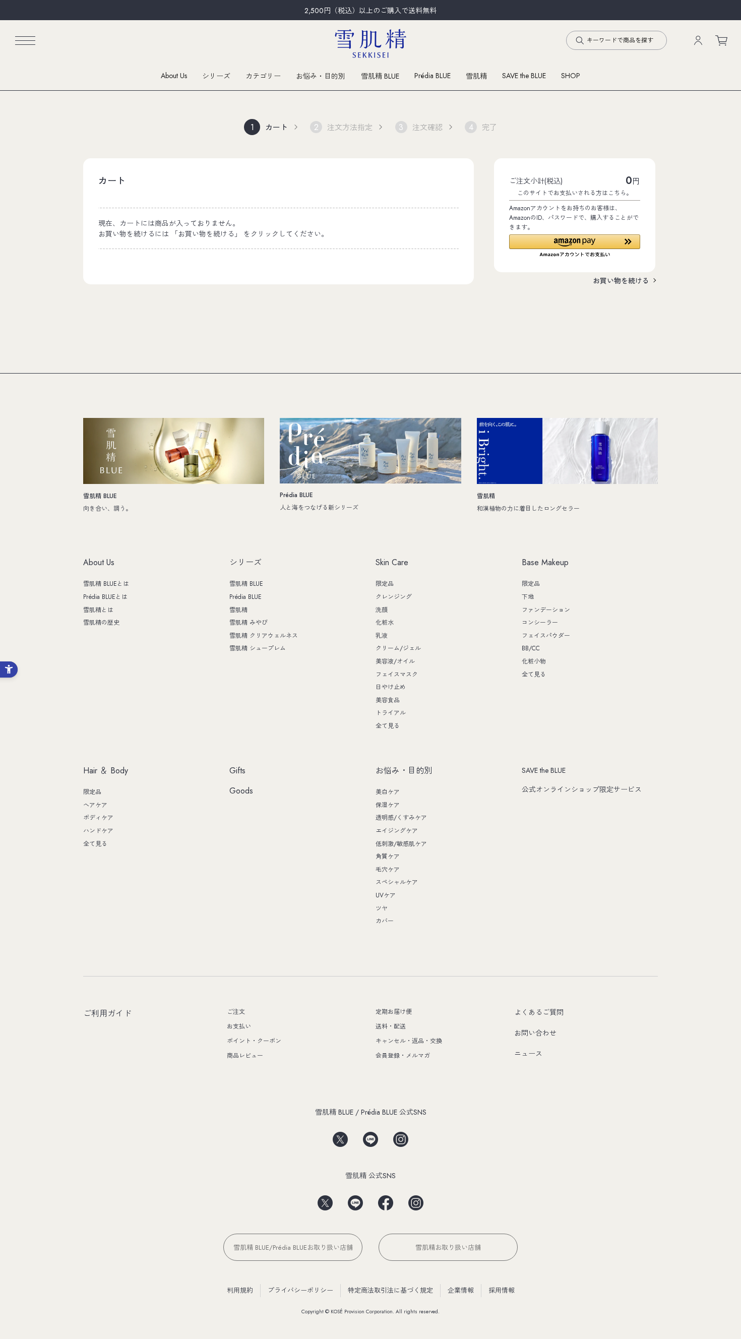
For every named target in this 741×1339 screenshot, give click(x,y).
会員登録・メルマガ (403, 1055)
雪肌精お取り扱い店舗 (448, 1247)
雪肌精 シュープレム (257, 648)
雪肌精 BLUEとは (106, 583)
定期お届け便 (394, 1011)
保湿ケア (388, 805)
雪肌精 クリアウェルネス (263, 635)
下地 (528, 596)
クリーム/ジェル (398, 648)
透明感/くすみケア (401, 817)
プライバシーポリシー (300, 1290)
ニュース (528, 1054)
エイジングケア (397, 830)
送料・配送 (391, 1026)
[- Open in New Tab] (340, 1136)
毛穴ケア (388, 869)
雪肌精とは (98, 610)
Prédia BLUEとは (105, 596)
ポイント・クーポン (254, 1041)
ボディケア (98, 817)
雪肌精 (476, 76)
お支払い (239, 1026)
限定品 (385, 583)
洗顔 (382, 610)
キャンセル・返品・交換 (409, 1041)
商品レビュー (245, 1055)
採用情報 (501, 1290)
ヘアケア (95, 805)
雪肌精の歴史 (101, 622)
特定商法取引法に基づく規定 (390, 1290)
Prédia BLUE (432, 76)
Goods (241, 791)
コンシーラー (540, 622)
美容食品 (388, 700)
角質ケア (388, 856)
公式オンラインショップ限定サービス (582, 789)
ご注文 (236, 1011)
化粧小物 (534, 661)
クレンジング (394, 596)
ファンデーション (546, 610)
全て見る (388, 726)
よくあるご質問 (539, 1012)
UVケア (386, 895)
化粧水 (385, 622)
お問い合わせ (535, 1033)
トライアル (391, 712)
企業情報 (461, 1290)
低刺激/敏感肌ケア (401, 843)
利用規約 (240, 1290)
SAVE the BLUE (544, 770)
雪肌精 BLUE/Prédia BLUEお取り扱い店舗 (293, 1247)
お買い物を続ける (621, 280)
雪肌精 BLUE (380, 76)
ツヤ (382, 908)
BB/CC (531, 648)
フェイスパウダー (546, 635)
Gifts (237, 771)
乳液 (382, 635)
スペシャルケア (397, 882)
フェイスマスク (397, 674)
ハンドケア (98, 830)
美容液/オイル (395, 661)
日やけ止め (391, 687)
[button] (574, 245)
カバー (385, 921)
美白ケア (388, 792)
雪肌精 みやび (248, 622)
